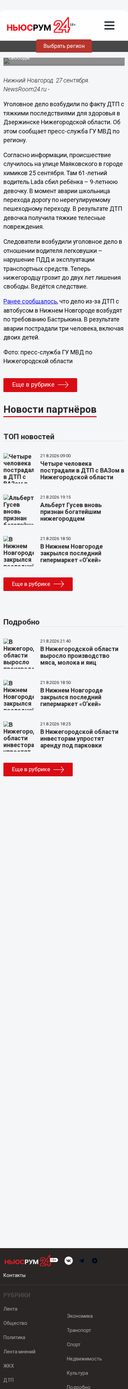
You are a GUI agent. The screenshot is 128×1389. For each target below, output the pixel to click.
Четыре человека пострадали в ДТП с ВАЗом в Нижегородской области (82, 470)
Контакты (14, 1275)
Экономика (80, 1316)
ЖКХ (8, 1366)
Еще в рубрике (33, 384)
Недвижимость (84, 1359)
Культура (77, 1373)
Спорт (74, 1344)
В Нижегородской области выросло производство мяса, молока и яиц (79, 656)
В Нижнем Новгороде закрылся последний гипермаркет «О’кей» (71, 553)
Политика (14, 1337)
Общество (15, 1323)
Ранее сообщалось (30, 301)
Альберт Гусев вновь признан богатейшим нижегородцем (71, 512)
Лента (10, 1309)
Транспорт (79, 1330)
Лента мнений (19, 1351)
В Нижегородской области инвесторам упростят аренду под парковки (79, 738)
